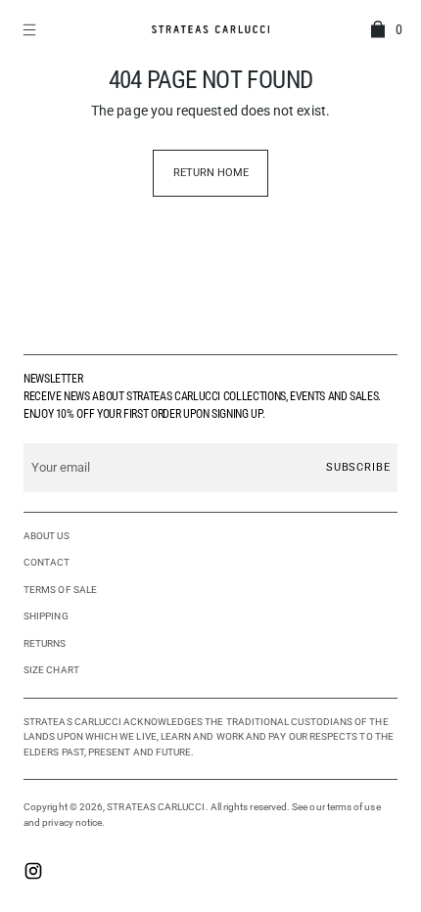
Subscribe (358, 467)
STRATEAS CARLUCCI (156, 806)
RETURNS (45, 643)
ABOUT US (46, 535)
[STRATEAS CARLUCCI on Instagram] (33, 873)
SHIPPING (46, 616)
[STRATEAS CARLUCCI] (210, 28)
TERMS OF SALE (60, 589)
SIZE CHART (51, 669)
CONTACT (46, 562)
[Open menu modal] (31, 29)
